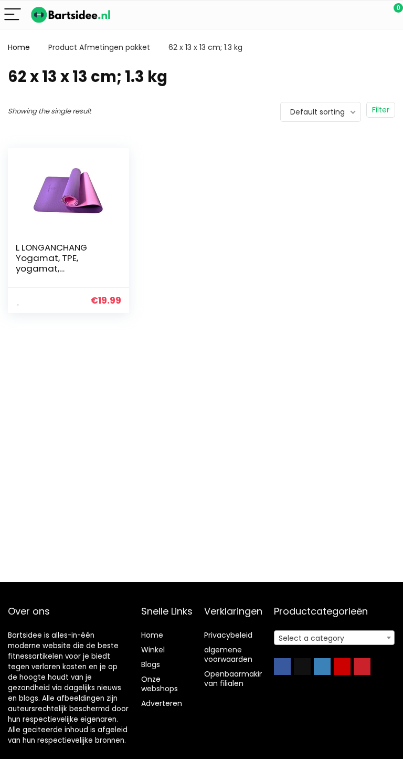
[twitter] (302, 666)
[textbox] (334, 638)
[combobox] (334, 637)
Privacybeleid (228, 635)
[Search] (347, 15)
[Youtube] (342, 666)
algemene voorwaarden (228, 654)
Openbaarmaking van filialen (236, 679)
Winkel (153, 649)
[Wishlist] (370, 14)
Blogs (150, 664)
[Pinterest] (362, 666)
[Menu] (12, 15)
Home (19, 47)
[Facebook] (282, 666)
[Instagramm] (322, 666)
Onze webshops (159, 684)
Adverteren (161, 703)
